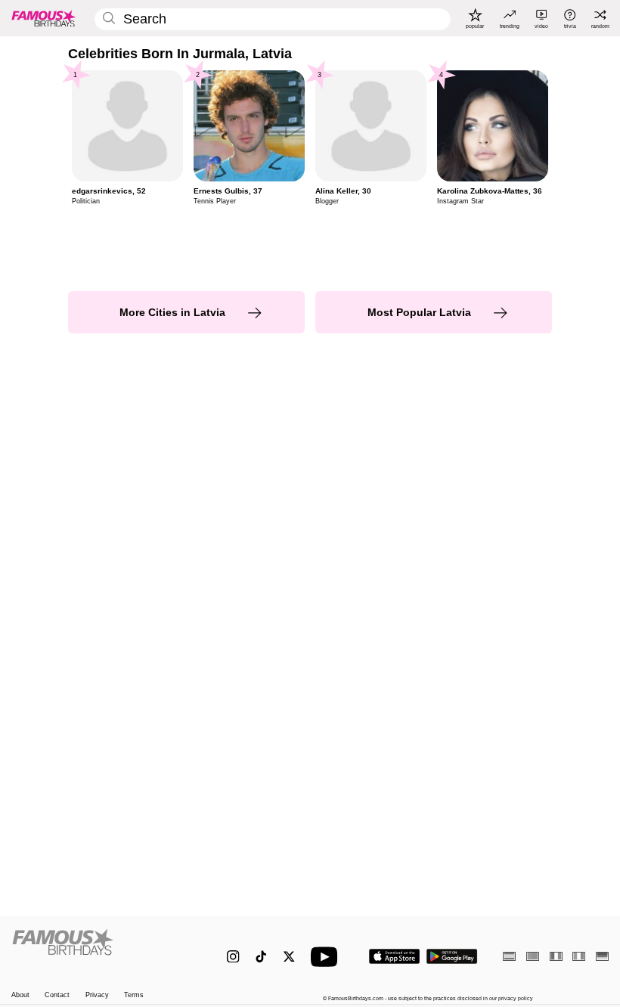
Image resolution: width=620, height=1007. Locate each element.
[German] (602, 956)
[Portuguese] (532, 956)
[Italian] (578, 956)
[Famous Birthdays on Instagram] (233, 956)
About (20, 995)
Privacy (97, 995)
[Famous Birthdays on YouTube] (327, 957)
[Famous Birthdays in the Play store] (452, 956)
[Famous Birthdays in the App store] (394, 956)
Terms (134, 995)
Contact (57, 995)
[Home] (101, 949)
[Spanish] (509, 956)
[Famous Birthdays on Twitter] (289, 956)
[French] (556, 956)
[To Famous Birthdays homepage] (44, 18)
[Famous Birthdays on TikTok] (261, 956)
